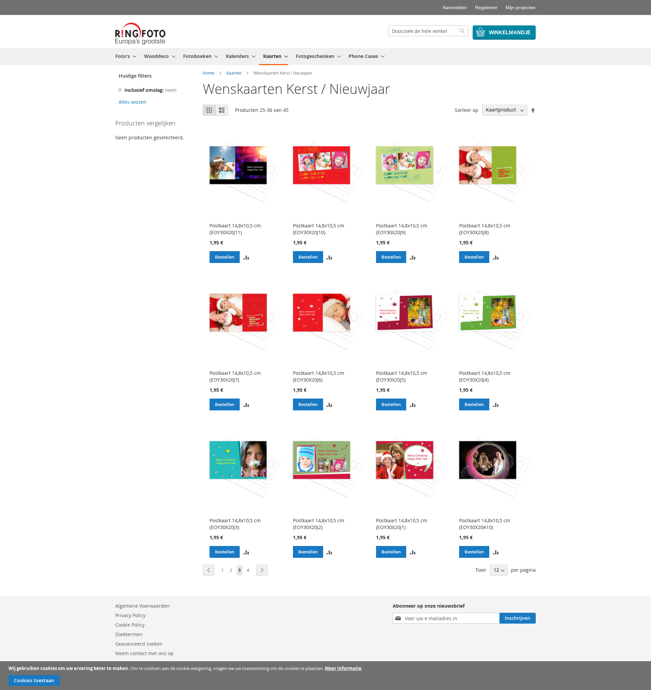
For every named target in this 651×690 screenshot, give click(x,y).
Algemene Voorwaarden (142, 606)
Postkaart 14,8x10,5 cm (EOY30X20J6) (318, 376)
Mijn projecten (521, 7)
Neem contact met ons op (144, 653)
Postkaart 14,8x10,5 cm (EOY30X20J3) (235, 523)
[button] (246, 256)
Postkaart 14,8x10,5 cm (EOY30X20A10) (484, 523)
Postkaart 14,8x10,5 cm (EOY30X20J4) (484, 376)
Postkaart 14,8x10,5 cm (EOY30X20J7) (235, 376)
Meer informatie (343, 668)
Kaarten (233, 73)
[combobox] (428, 30)
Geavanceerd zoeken (138, 644)
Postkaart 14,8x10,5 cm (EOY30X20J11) (235, 229)
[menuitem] (124, 56)
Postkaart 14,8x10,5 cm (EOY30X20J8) (484, 229)
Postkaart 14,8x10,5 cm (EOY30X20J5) (401, 376)
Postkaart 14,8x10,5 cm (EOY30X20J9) (401, 229)
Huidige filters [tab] (135, 76)
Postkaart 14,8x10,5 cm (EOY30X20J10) (318, 229)
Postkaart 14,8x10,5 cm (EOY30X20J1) (401, 523)
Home (208, 73)
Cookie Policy (129, 625)
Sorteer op (466, 109)
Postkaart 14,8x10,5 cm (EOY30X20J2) (318, 523)
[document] (326, 675)
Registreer (486, 7)
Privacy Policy (130, 615)
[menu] (325, 56)
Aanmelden (454, 7)
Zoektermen (128, 634)
